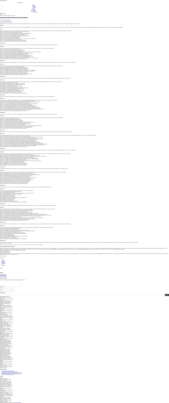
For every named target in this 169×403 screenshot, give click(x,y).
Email (1, 289)
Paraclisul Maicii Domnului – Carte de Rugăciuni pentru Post (12, 373)
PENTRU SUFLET (20, 2)
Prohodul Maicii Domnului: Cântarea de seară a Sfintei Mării (12, 372)
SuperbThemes (18, 402)
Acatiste (34, 6)
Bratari (34, 11)
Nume (1, 287)
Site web (1, 291)
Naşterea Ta (2, 23)
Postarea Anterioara (3, 275)
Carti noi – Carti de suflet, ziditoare (8, 374)
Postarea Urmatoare (3, 276)
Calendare (33, 9)
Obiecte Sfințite (33, 10)
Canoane (34, 7)
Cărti (33, 8)
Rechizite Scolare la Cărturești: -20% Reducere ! (10, 371)
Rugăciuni (33, 5)
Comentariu (2, 286)
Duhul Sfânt (27, 27)
